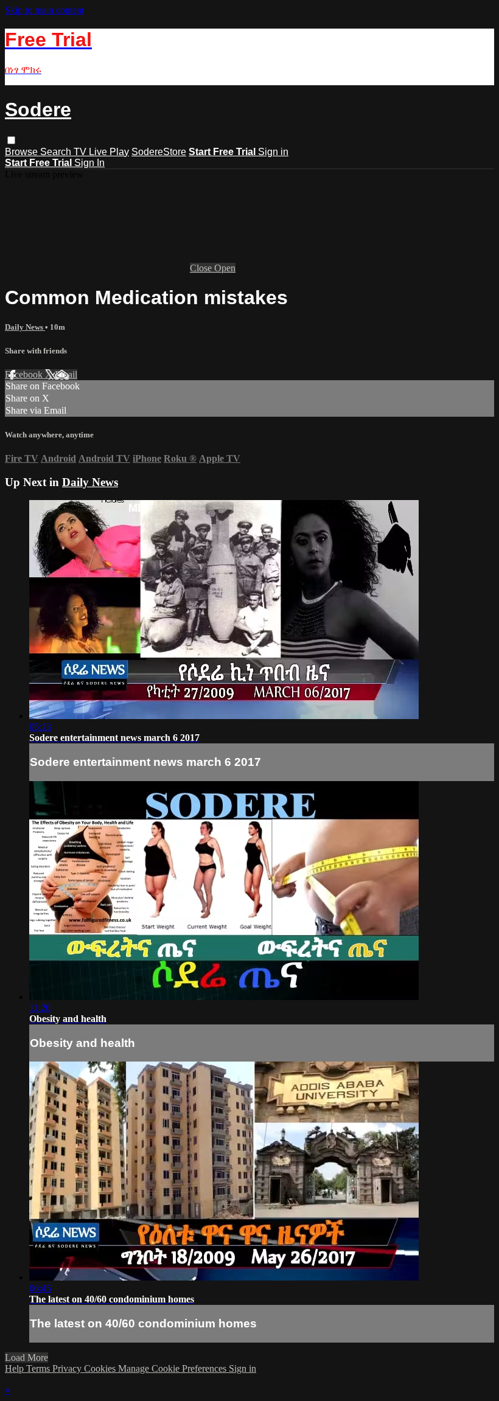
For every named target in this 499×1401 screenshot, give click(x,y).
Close (202, 268)
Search (57, 152)
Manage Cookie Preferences (173, 1368)
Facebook (25, 374)
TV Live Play (101, 152)
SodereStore (158, 152)
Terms (39, 1368)
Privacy (68, 1368)
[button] (11, 140)
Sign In (89, 163)
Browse (22, 152)
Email (66, 374)
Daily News (25, 327)
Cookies (101, 1368)
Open (225, 268)
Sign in (273, 152)
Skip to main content (44, 10)
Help (15, 1368)
